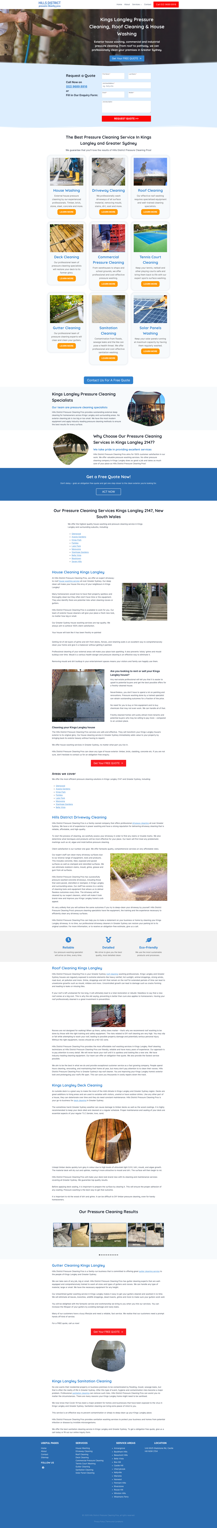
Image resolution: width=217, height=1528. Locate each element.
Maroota (118, 1476)
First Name (106, 74)
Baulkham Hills (120, 1452)
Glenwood (76, 534)
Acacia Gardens (79, 537)
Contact (147, 4)
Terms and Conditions (114, 1521)
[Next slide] (162, 1235)
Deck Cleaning (82, 1457)
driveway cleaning (140, 823)
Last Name (133, 74)
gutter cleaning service (149, 1271)
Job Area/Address (109, 83)
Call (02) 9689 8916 (166, 4)
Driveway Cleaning (84, 1451)
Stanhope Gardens (80, 552)
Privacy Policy (99, 1521)
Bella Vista (76, 555)
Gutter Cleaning (83, 1466)
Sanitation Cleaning (84, 1470)
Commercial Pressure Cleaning (89, 1460)
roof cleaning (112, 974)
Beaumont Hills (121, 1455)
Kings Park (76, 540)
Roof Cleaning (82, 1454)
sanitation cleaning (80, 1393)
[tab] (99, 1254)
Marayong (76, 549)
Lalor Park (76, 546)
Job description (107, 101)
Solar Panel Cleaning (85, 1473)
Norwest (118, 1479)
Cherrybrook (119, 1469)
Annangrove (119, 1448)
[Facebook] (43, 1467)
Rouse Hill (118, 1490)
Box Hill (117, 1462)
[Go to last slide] (55, 1235)
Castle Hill (118, 1465)
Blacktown (76, 558)
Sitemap (44, 1457)
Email (105, 92)
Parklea (75, 543)
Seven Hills (77, 561)
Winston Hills (120, 1493)
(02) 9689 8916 (76, 86)
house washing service (69, 581)
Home (119, 4)
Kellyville (118, 1472)
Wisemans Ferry (121, 1497)
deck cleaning (80, 1100)
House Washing (83, 1448)
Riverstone (119, 1486)
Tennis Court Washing (86, 1463)
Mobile (131, 92)
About (127, 4)
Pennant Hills (120, 1483)
